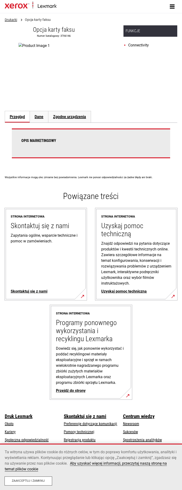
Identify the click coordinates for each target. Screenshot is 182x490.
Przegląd (17, 116)
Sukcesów (130, 432)
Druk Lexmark (18, 416)
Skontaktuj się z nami (85, 416)
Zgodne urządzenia (69, 116)
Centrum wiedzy (139, 416)
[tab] (17, 116)
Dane (39, 116)
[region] (91, 467)
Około (9, 424)
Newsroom (131, 424)
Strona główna (65, 6)
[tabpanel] (91, 146)
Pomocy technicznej (79, 432)
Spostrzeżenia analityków (142, 440)
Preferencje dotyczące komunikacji (90, 424)
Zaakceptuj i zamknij (28, 480)
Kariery (10, 432)
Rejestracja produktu (80, 440)
